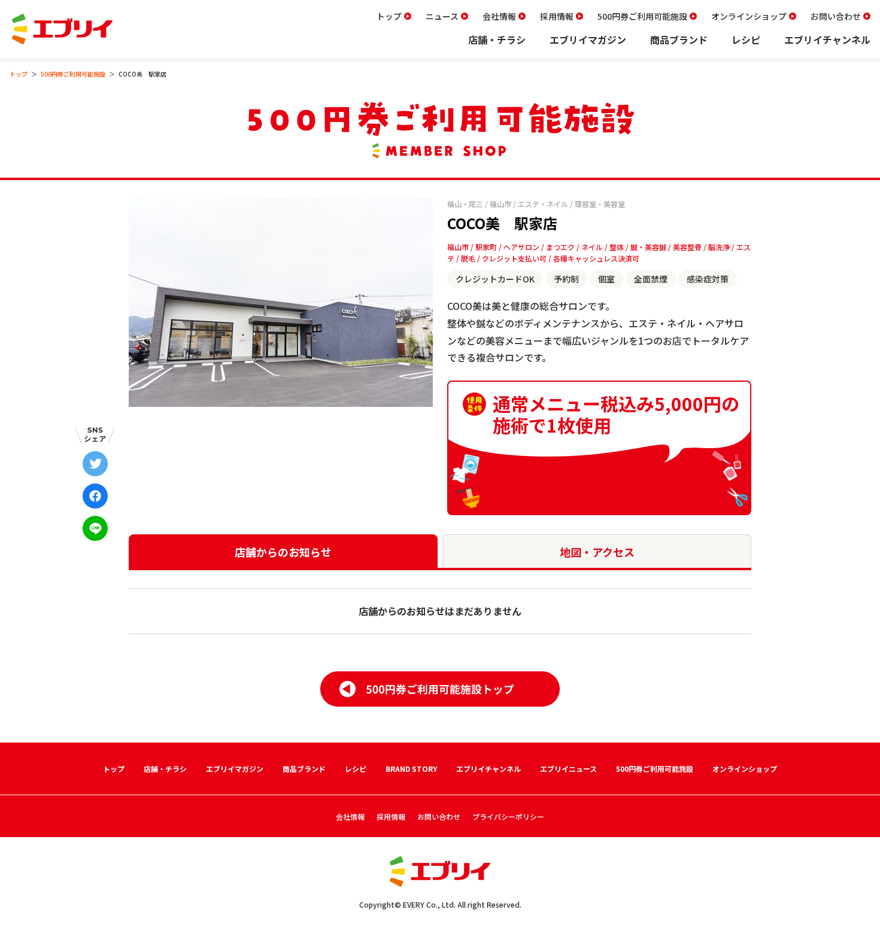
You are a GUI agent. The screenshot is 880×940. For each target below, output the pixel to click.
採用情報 (556, 16)
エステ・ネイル (543, 204)
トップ (389, 16)
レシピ (746, 39)
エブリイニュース (568, 768)
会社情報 (499, 16)
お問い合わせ (836, 16)
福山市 (500, 204)
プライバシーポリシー (508, 816)
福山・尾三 (465, 204)
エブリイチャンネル (827, 39)
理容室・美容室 (600, 204)
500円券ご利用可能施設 (642, 16)
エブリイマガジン (588, 39)
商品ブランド (679, 39)
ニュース (442, 16)
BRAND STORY (411, 768)
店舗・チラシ (497, 39)
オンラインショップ (749, 16)
